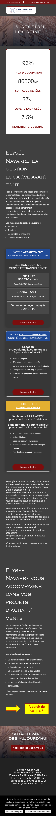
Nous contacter (28, 322)
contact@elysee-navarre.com (28, 783)
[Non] (52, 805)
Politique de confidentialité (38, 811)
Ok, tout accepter (14, 811)
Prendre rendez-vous (28, 748)
